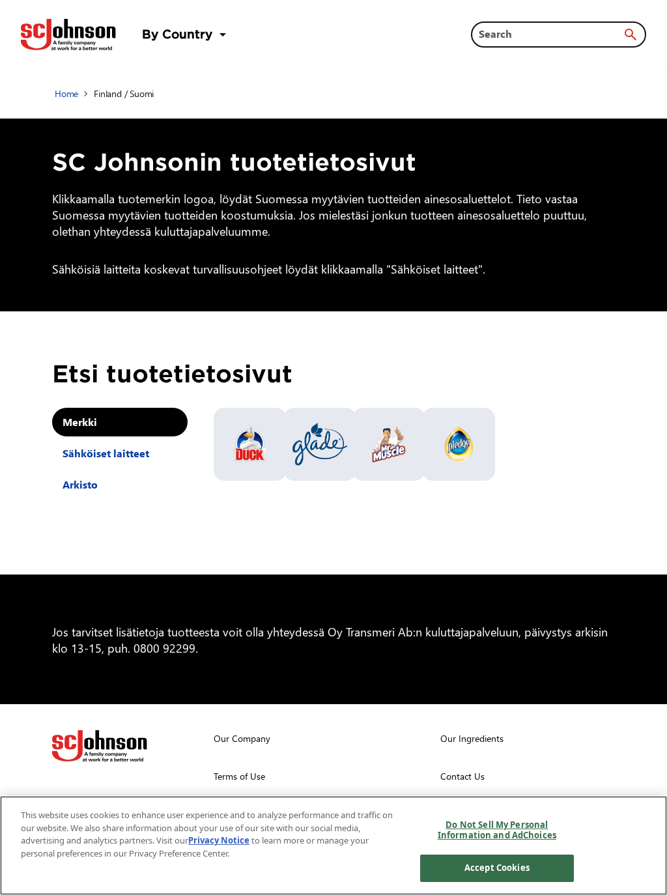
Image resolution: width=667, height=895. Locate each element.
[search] (630, 34)
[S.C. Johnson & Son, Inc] (99, 745)
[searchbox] (551, 34)
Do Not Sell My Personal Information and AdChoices (497, 830)
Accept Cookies (497, 868)
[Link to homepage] (68, 34)
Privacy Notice (218, 840)
